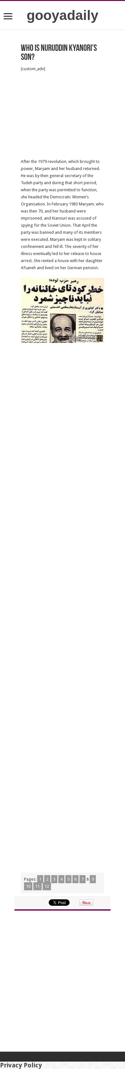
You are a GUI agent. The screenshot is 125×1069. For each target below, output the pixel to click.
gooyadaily (62, 15)
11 (37, 886)
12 (47, 886)
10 (28, 886)
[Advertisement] (62, 115)
